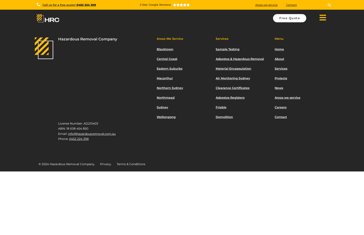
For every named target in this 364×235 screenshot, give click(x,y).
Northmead (166, 98)
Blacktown (165, 49)
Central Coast (167, 59)
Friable (221, 107)
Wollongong (166, 117)
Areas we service (266, 5)
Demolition (224, 117)
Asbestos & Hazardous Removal (240, 59)
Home (279, 49)
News (279, 88)
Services (281, 68)
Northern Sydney (170, 88)
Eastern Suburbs (169, 68)
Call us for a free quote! (69, 5)
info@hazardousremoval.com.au (92, 134)
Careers (280, 107)
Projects (281, 78)
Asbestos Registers (230, 98)
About (279, 59)
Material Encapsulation (233, 68)
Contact (291, 5)
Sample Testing (228, 49)
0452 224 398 (79, 139)
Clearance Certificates (232, 88)
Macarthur (165, 78)
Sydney (162, 107)
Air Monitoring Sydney (233, 78)
